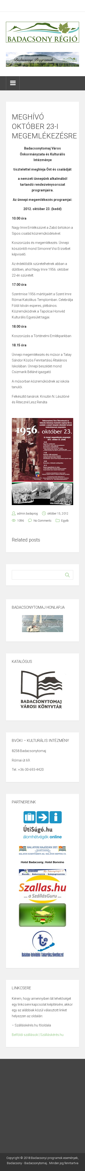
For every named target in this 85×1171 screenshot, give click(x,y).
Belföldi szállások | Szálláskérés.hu (38, 1035)
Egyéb (65, 520)
